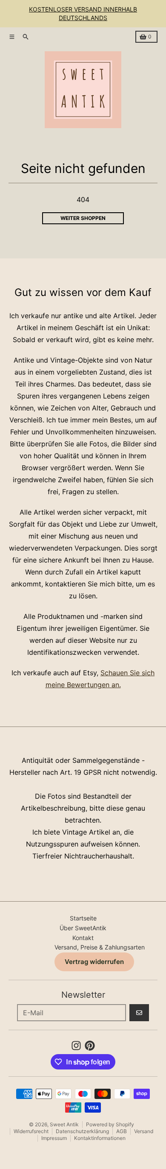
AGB (121, 1131)
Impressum (54, 1138)
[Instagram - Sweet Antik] (76, 1045)
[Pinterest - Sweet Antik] (90, 1045)
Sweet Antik (64, 1124)
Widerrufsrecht (31, 1131)
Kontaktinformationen (100, 1138)
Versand (143, 1131)
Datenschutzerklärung (82, 1131)
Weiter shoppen (83, 218)
